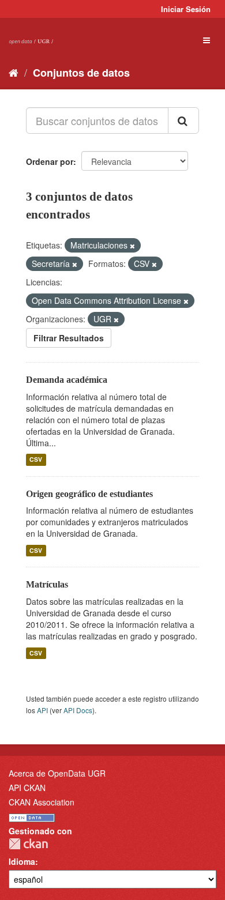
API (42, 710)
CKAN (28, 844)
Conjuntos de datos (81, 72)
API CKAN (27, 787)
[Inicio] (13, 72)
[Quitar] (132, 245)
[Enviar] (183, 120)
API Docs (77, 710)
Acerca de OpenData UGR (57, 773)
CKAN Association (41, 802)
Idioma (22, 861)
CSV (35, 459)
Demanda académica (66, 380)
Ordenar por (49, 161)
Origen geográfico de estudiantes (89, 494)
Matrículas (47, 584)
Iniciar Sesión (186, 8)
